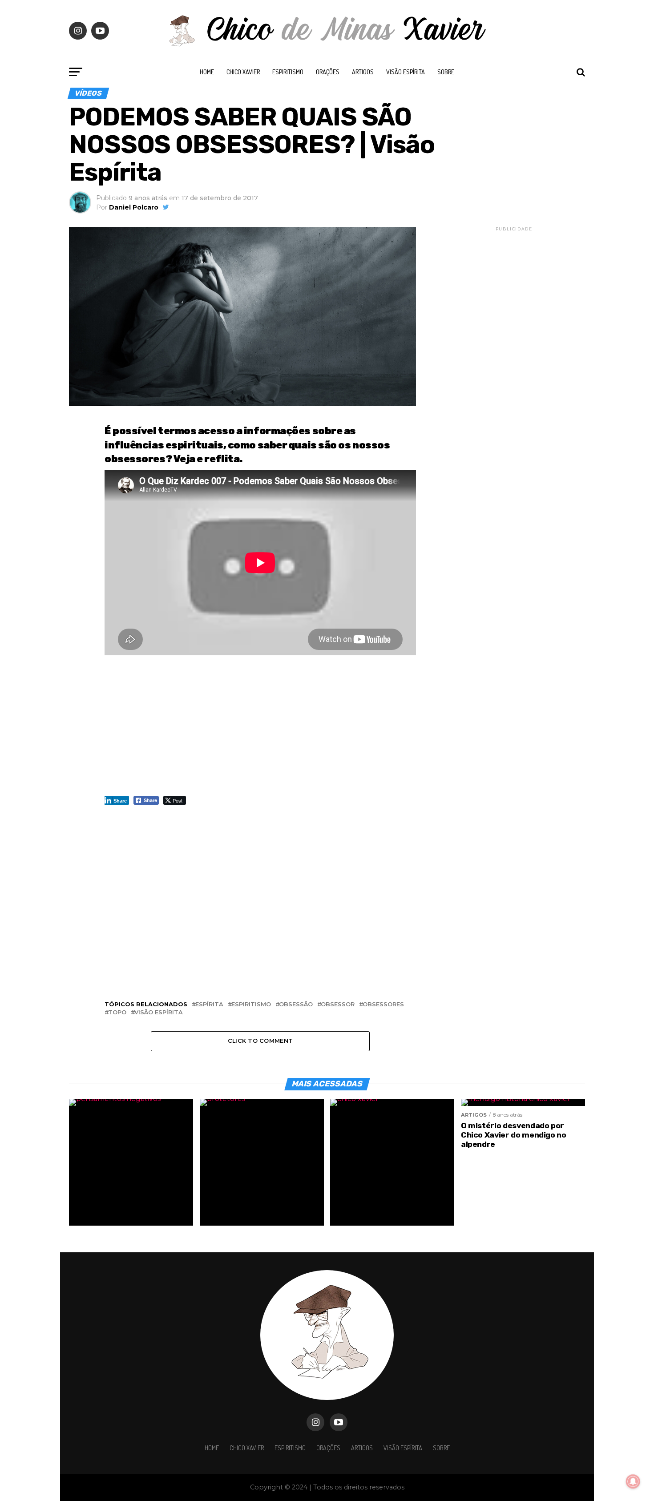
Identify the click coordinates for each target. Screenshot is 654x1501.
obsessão (296, 1005)
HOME (207, 72)
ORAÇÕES (327, 72)
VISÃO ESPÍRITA (405, 72)
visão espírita (158, 1013)
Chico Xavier (243, 72)
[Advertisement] (260, 730)
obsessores (383, 1005)
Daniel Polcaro (133, 207)
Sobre (445, 72)
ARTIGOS (363, 72)
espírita (209, 1005)
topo (117, 1013)
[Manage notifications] (633, 1481)
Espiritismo (287, 72)
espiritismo (251, 1005)
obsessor (338, 1005)
